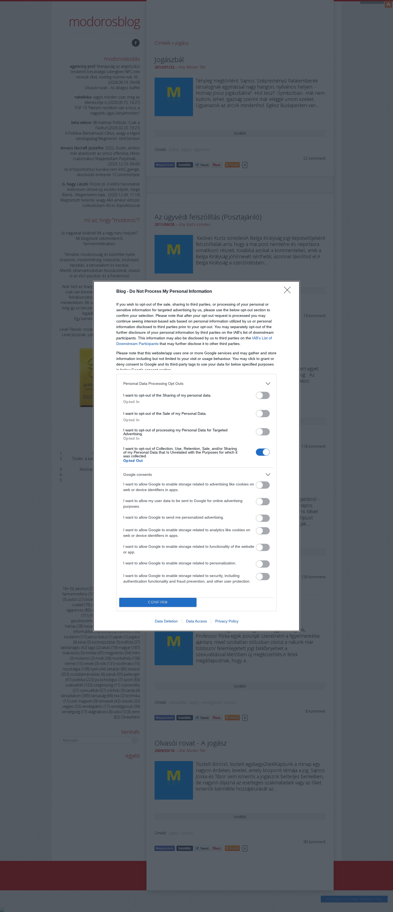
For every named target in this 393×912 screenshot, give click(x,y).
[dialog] (196, 456)
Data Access (196, 621)
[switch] (263, 395)
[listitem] (196, 383)
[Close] (289, 292)
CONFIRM (158, 602)
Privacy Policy (226, 621)
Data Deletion (166, 621)
